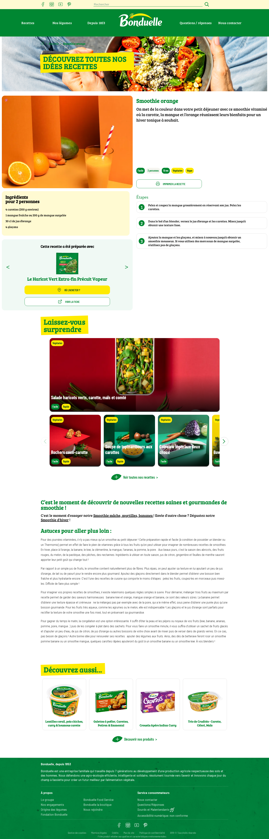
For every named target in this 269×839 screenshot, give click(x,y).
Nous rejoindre (92, 809)
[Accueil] (42, 43)
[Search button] (206, 4)
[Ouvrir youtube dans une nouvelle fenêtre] (60, 5)
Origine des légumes (54, 809)
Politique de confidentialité (152, 832)
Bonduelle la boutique (97, 804)
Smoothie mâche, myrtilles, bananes (123, 515)
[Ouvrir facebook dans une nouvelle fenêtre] (43, 5)
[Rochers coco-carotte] (75, 464)
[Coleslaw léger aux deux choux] (183, 464)
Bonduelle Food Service (98, 800)
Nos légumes (62, 23)
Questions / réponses (196, 23)
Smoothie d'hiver (55, 519)
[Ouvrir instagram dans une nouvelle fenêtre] (52, 5)
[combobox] (148, 5)
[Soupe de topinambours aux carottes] (129, 464)
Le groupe (47, 800)
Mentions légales (99, 832)
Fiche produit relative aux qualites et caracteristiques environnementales (132, 836)
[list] (135, 441)
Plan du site (129, 832)
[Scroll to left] (45, 441)
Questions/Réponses (150, 804)
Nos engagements (52, 804)
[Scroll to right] (224, 441)
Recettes (27, 23)
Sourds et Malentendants (153, 809)
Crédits (115, 832)
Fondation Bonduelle (54, 814)
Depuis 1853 (96, 23)
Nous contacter (229, 23)
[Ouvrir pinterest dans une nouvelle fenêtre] (69, 5)
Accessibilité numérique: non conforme (162, 815)
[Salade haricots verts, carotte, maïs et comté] (135, 410)
